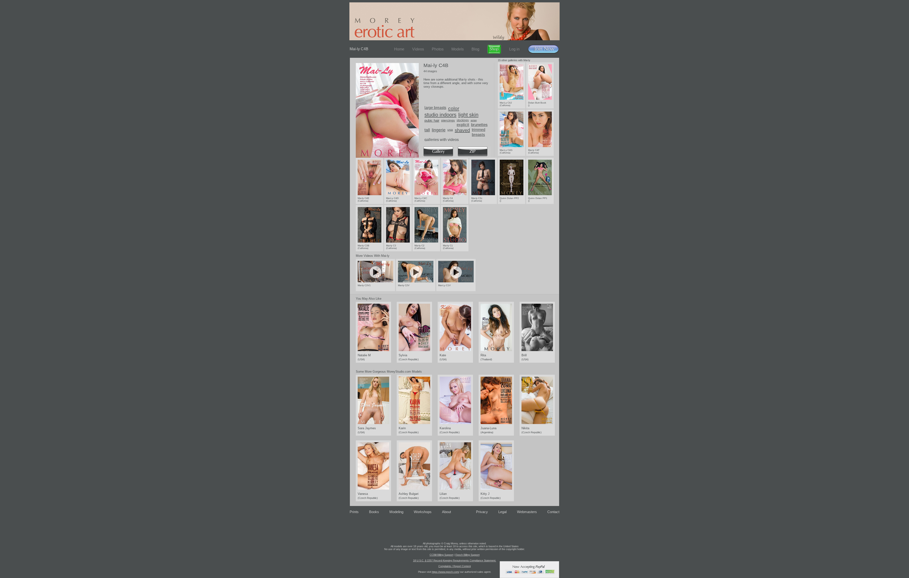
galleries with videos (441, 140)
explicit (463, 124)
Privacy (482, 512)
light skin (468, 115)
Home (399, 49)
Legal (502, 512)
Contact (553, 512)
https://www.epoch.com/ (445, 571)
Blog (475, 49)
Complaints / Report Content (454, 566)
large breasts (435, 108)
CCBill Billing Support (441, 554)
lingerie (439, 130)
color (453, 108)
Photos (438, 49)
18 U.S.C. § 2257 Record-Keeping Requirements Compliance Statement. (454, 560)
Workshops (423, 512)
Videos (418, 49)
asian (474, 120)
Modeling (396, 512)
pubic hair (431, 120)
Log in (514, 49)
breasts (478, 134)
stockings (463, 120)
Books (374, 512)
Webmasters (527, 512)
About (446, 512)
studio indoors (440, 115)
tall (427, 130)
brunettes (479, 124)
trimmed (478, 130)
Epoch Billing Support (467, 554)
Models (457, 49)
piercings (448, 120)
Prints (354, 512)
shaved (462, 130)
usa (450, 129)
